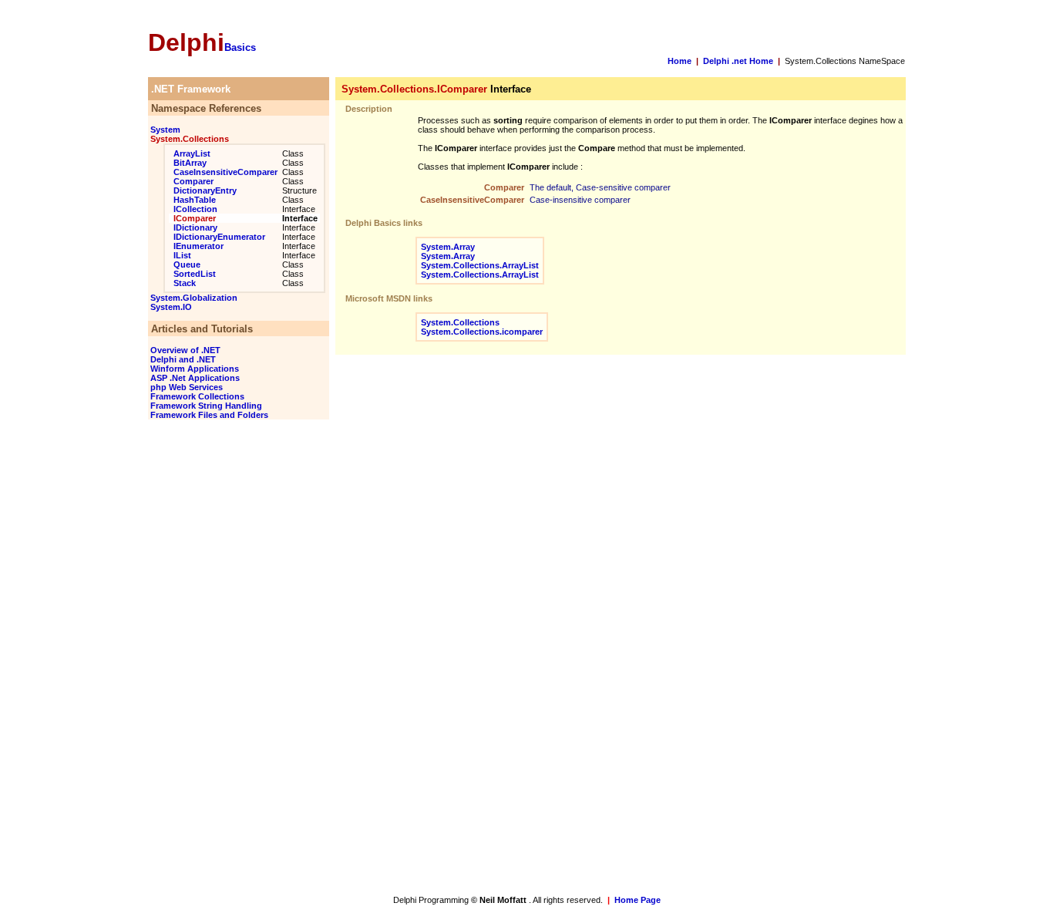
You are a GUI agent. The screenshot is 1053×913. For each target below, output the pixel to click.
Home (679, 61)
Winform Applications (193, 368)
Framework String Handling (205, 405)
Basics (240, 47)
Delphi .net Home (738, 61)
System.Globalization (192, 297)
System (164, 129)
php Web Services (185, 387)
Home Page (637, 900)
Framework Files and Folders (208, 414)
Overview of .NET (184, 350)
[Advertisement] (214, 660)
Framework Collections (196, 396)
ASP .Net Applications (194, 377)
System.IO (170, 307)
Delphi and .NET (182, 359)
